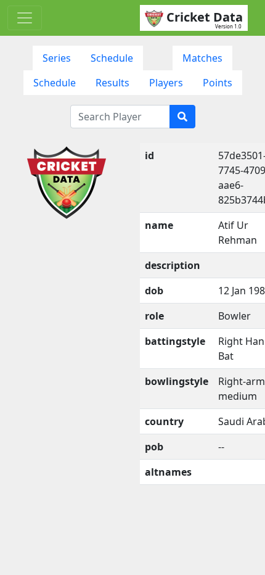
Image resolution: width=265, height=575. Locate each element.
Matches (202, 58)
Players (166, 82)
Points (217, 82)
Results (112, 82)
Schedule (112, 58)
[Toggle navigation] (24, 18)
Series (57, 58)
